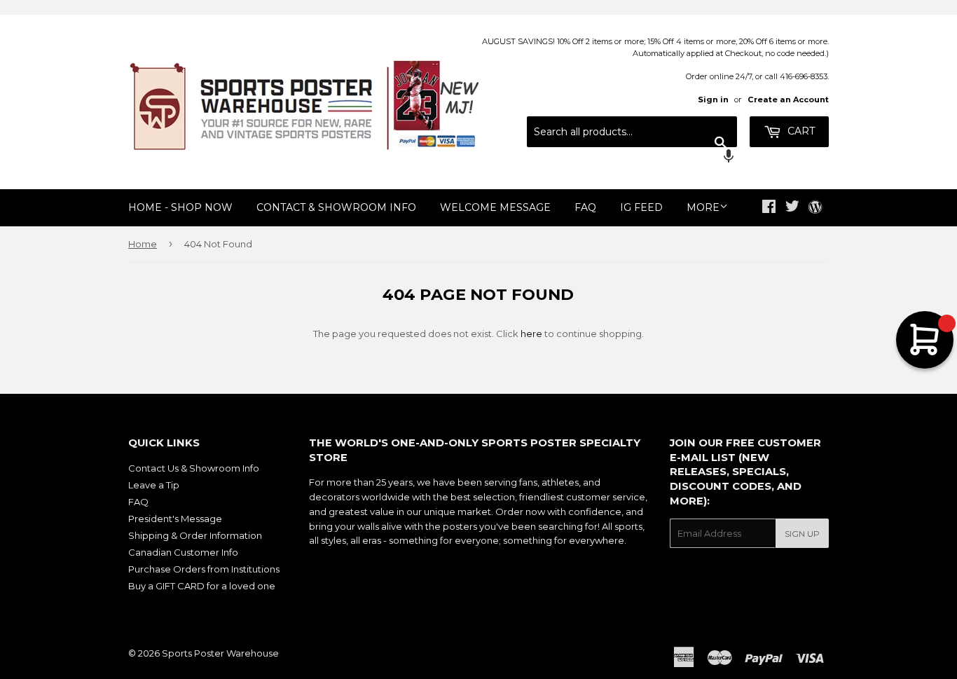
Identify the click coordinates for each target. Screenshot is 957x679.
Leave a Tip (153, 485)
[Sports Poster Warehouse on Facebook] (769, 208)
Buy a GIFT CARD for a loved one (201, 585)
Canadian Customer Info (183, 552)
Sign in (713, 99)
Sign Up (802, 533)
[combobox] (632, 131)
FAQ (585, 207)
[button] (632, 157)
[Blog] (815, 208)
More (703, 207)
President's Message (175, 518)
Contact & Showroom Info (336, 207)
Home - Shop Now (180, 207)
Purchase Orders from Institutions (204, 569)
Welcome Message (495, 207)
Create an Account (788, 99)
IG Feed (641, 207)
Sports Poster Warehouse (220, 653)
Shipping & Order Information (195, 535)
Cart (800, 131)
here (531, 333)
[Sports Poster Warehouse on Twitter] (792, 208)
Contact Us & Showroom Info (193, 468)
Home (142, 243)
